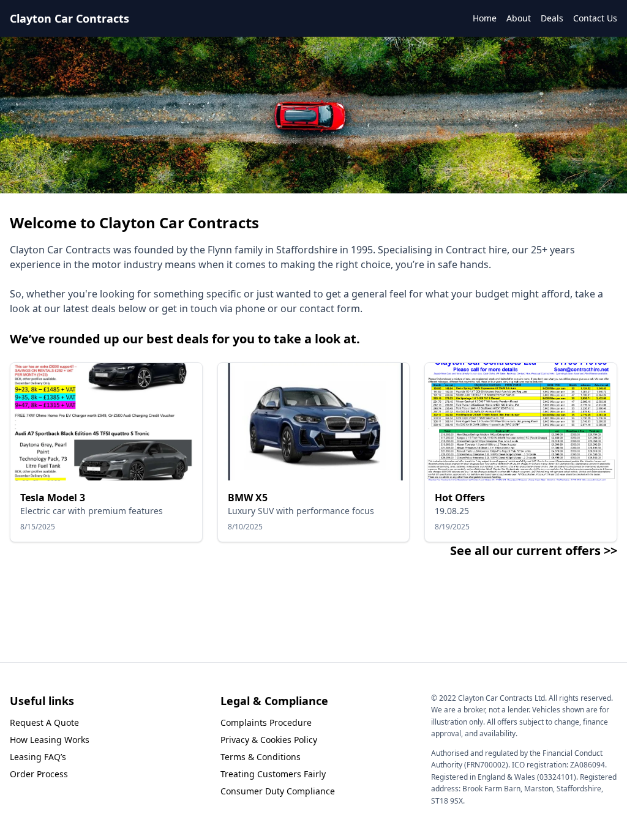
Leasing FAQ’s (38, 757)
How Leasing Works (49, 739)
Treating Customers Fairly (273, 774)
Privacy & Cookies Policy (268, 739)
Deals (552, 18)
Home (485, 18)
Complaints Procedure (266, 722)
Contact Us (595, 18)
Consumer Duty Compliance (277, 791)
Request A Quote (44, 722)
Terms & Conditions (260, 757)
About (518, 18)
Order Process (39, 774)
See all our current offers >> (533, 550)
